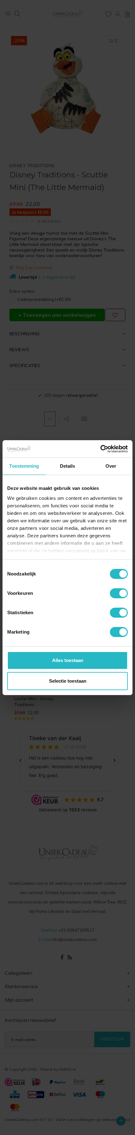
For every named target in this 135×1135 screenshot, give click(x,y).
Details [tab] (67, 466)
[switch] (119, 593)
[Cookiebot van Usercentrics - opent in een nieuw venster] (100, 449)
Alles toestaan (67, 660)
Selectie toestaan (67, 681)
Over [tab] (110, 466)
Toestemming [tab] (24, 466)
